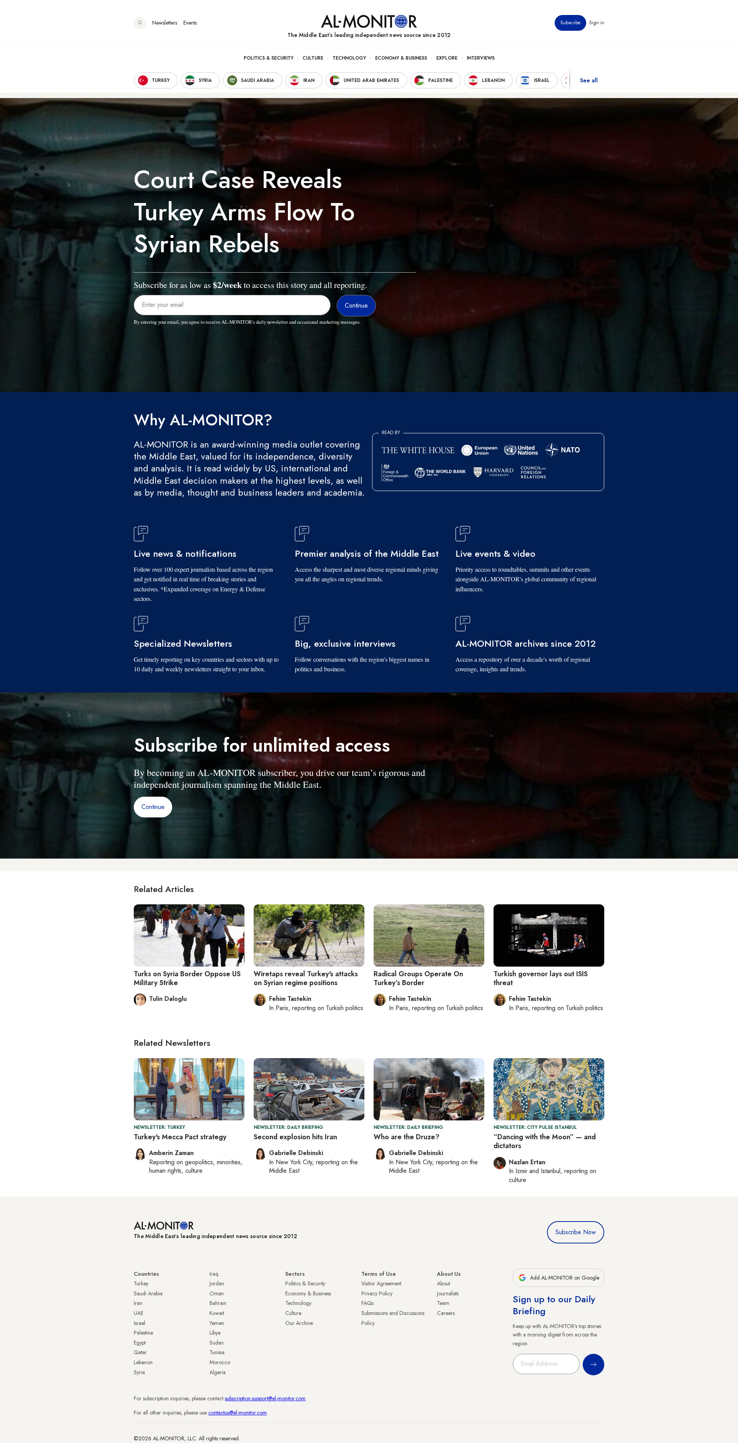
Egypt (140, 1342)
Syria (139, 1372)
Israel (139, 1323)
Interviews (481, 58)
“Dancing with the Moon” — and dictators (545, 1141)
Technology (349, 58)
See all (589, 80)
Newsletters (164, 23)
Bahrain (217, 1303)
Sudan (216, 1342)
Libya (215, 1332)
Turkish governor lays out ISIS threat (541, 978)
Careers (446, 1313)
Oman (216, 1293)
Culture (313, 58)
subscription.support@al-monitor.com (265, 1398)
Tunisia (216, 1352)
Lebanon (143, 1362)
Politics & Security (268, 58)
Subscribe (570, 22)
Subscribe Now (575, 1232)
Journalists (448, 1293)
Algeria (217, 1372)
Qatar (140, 1352)
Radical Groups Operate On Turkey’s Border (418, 978)
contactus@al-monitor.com (237, 1412)
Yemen (216, 1323)
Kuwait (216, 1313)
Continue (153, 806)
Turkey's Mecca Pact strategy (180, 1137)
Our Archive (299, 1323)
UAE (138, 1313)
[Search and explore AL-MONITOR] (140, 23)
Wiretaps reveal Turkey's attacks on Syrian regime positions (306, 978)
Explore (446, 58)
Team (443, 1303)
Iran (138, 1303)
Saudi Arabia (148, 1293)
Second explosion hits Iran (295, 1137)
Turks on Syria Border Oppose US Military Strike (187, 978)
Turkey (141, 1283)
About (443, 1283)
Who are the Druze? (406, 1137)
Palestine (143, 1332)
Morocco (219, 1362)
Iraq (213, 1274)
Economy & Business (401, 58)
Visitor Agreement (381, 1283)
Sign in (596, 22)
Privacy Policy (376, 1293)
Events (190, 23)
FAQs (367, 1303)
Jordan (216, 1283)
